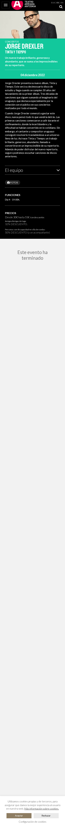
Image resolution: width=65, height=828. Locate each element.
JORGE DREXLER (24, 46)
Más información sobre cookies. (41, 808)
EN (62, 2)
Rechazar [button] (46, 815)
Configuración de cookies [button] (32, 821)
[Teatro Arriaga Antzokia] (23, 5)
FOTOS (14, 182)
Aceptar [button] (19, 815)
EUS (53, 2)
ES (58, 2)
